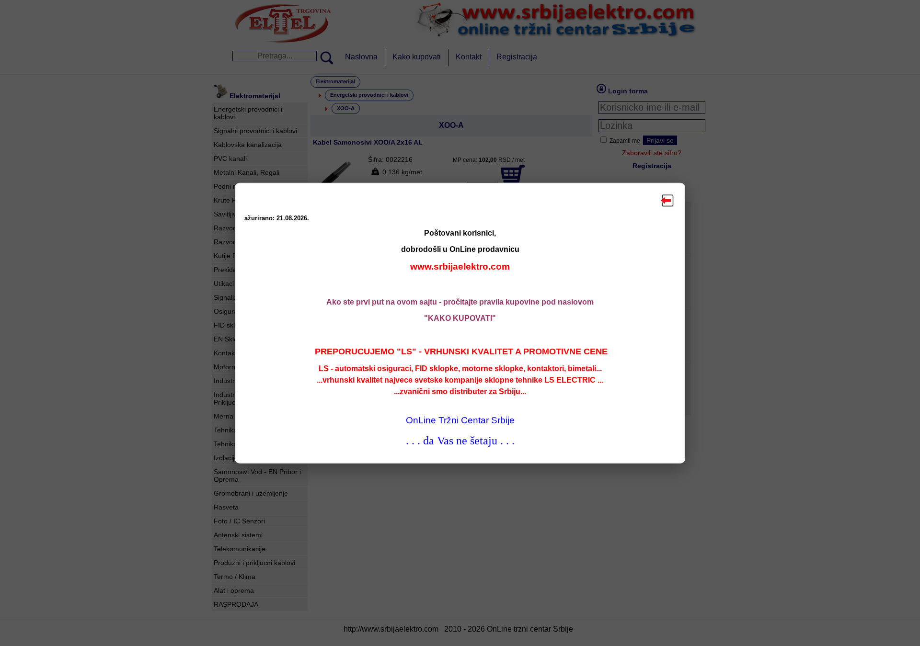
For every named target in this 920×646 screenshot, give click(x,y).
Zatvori (667, 200)
